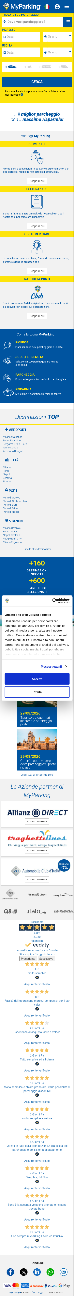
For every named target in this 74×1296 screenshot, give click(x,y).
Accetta (37, 679)
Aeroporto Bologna (13, 451)
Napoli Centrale (11, 535)
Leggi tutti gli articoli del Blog (37, 774)
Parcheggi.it (38, 1292)
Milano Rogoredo (12, 542)
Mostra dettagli (51, 666)
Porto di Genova (11, 497)
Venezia (7, 477)
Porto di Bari (10, 504)
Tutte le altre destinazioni (37, 549)
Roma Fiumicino (12, 440)
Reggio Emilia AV (12, 538)
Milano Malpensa (12, 436)
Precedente (28, 959)
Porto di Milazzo (12, 508)
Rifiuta (37, 691)
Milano (6, 467)
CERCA (37, 82)
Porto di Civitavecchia (15, 501)
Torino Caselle (10, 447)
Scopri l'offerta (37, 821)
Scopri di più (37, 181)
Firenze (7, 481)
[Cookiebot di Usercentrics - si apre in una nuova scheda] (52, 600)
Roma (6, 470)
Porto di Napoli (11, 511)
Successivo (46, 959)
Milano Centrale (12, 527)
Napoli (6, 474)
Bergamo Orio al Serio (15, 444)
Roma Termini (10, 531)
